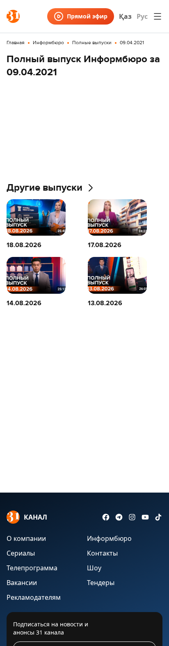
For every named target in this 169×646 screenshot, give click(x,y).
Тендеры (100, 582)
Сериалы (21, 553)
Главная (16, 43)
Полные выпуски (92, 43)
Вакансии (22, 582)
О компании (26, 538)
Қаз (125, 16)
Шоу (94, 567)
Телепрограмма (32, 567)
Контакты (102, 553)
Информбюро (48, 43)
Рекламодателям (34, 597)
